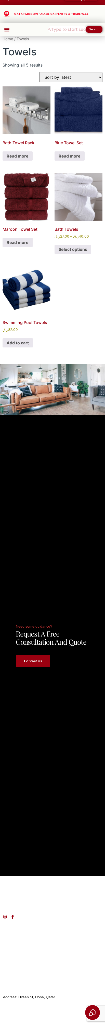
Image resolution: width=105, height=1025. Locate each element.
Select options (73, 249)
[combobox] (67, 29)
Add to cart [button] (18, 342)
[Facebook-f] (13, 917)
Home (8, 39)
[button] (7, 29)
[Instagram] (5, 917)
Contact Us (33, 661)
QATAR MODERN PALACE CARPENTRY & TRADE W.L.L (51, 14)
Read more (18, 156)
